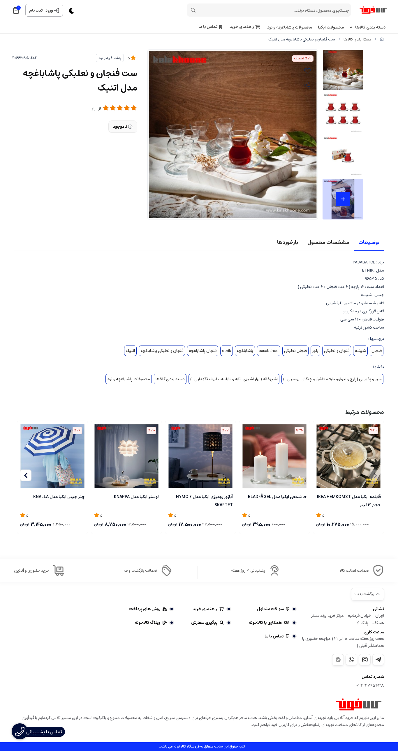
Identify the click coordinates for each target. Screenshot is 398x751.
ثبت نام (36, 10)
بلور (315, 350)
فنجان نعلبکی (295, 350)
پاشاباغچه (245, 350)
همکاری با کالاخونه (265, 623)
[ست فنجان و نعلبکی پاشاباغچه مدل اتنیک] (358, 704)
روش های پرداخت (144, 609)
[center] (193, 10)
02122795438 (370, 686)
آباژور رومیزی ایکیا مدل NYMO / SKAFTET (204, 500)
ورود (49, 10)
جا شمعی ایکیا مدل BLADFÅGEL (277, 496)
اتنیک (130, 350)
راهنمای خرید (242, 27)
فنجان (376, 350)
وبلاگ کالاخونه (147, 623)
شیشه (360, 350)
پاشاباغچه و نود (109, 58)
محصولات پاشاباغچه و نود (289, 27)
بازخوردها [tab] (287, 242)
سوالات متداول (270, 609)
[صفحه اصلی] (382, 39)
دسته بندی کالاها (370, 27)
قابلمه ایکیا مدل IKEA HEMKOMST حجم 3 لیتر (349, 500)
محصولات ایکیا (331, 27)
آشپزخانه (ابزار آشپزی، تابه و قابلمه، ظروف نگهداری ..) (234, 379)
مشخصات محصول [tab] (328, 242)
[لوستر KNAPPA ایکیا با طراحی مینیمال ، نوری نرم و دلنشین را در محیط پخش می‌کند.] (126, 456)
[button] (25, 475)
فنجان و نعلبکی (336, 350)
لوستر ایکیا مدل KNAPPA (136, 496)
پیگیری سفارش (204, 623)
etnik (226, 350)
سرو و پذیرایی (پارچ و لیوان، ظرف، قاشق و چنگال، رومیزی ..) (332, 379)
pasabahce (269, 350)
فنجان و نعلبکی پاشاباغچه (161, 350)
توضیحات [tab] (368, 242)
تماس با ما (207, 27)
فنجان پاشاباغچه (202, 350)
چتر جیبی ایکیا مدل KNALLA (59, 496)
